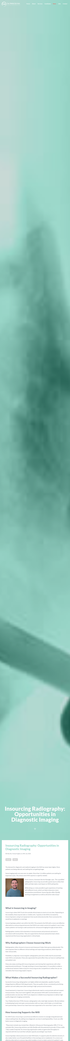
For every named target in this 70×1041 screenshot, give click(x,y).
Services (40, 3)
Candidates (47, 3)
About (34, 3)
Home (28, 3)
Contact (65, 3)
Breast (8, 859)
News (54, 3)
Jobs (59, 3)
